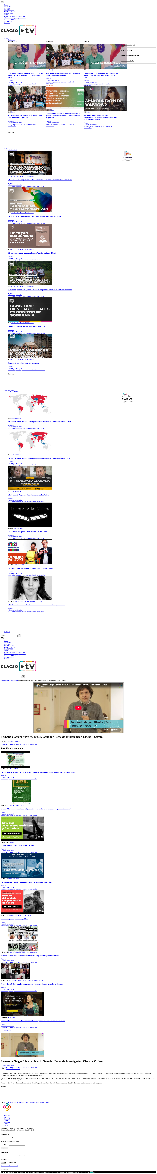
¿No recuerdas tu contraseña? (9, 1166)
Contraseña (4, 1144)
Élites (9, 1102)
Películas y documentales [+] (130, 55)
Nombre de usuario (7, 1138)
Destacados (11, 40)
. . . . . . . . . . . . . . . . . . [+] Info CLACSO (127, 160)
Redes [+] (86, 41)
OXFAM (30, 1102)
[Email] (82, 146)
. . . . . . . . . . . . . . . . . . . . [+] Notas (127, 402)
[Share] (3, 1169)
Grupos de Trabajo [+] (128, 45)
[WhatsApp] (82, 140)
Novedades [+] (12, 41)
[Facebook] (82, 134)
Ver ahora (11, 80)
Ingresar (3, 1162)
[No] (94, 1172)
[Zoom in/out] (7, 1169)
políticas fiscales (38, 1102)
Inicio (2, 680)
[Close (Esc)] (1, 1169)
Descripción (7, 1030)
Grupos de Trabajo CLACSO (33, 601)
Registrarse (4, 1148)
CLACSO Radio (13, 391)
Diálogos (13, 112)
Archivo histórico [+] (127, 61)
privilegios (46, 1102)
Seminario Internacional (11, 680)
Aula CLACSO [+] (127, 50)
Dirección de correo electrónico (10, 1141)
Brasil (6, 1102)
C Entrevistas (11, 1017)
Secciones (7, 38)
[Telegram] (82, 143)
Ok (91, 1172)
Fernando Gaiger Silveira (19, 1102)
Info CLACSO (12, 150)
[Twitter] (82, 137)
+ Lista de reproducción (15, 82)
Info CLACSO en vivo (27, 176)
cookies (9, 1172)
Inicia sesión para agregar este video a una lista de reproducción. (26, 186)
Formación (11, 842)
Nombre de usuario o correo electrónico (13, 1156)
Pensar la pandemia (13, 878)
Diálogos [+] (49, 41)
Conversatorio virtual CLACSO (17, 980)
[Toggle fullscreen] (5, 1169)
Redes (12, 70)
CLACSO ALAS (13, 768)
